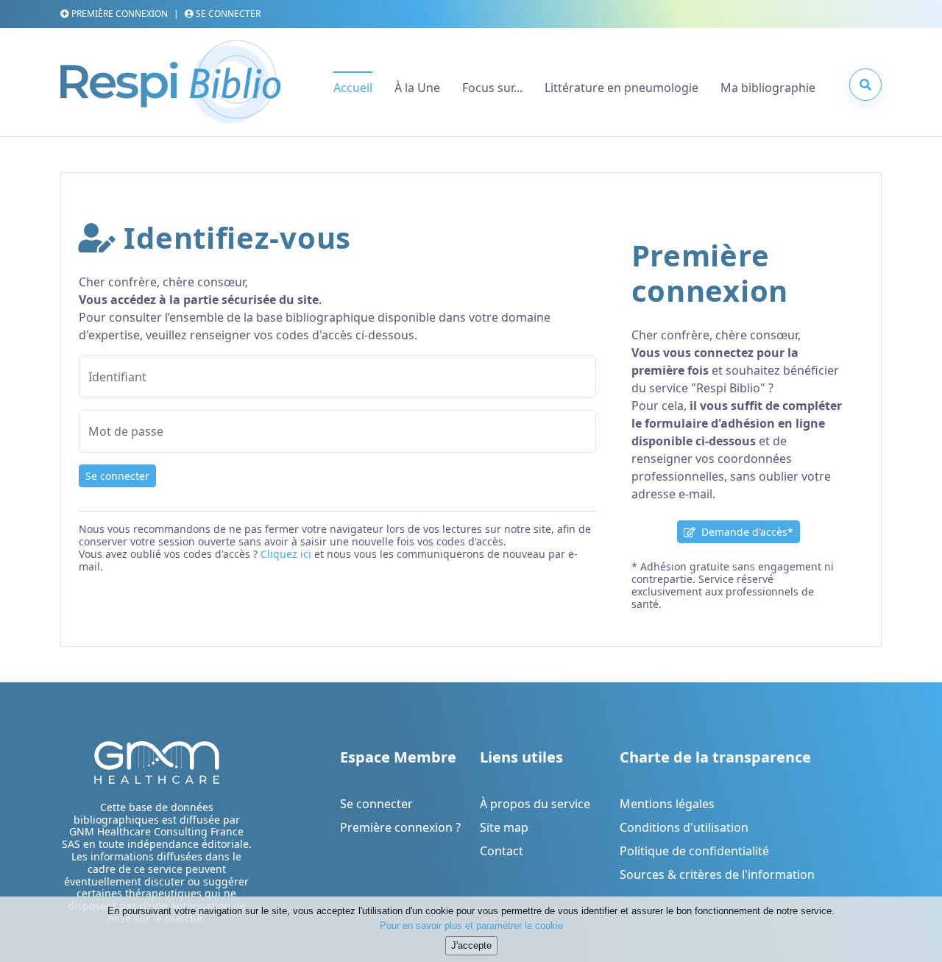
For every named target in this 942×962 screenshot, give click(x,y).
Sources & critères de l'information (717, 874)
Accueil (352, 87)
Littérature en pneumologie (621, 87)
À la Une (417, 87)
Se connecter (117, 476)
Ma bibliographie (767, 87)
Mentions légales (667, 804)
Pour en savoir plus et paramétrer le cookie (471, 924)
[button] (865, 84)
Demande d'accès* (744, 532)
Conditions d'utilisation (684, 827)
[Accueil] (170, 87)
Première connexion (118, 13)
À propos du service (535, 804)
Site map (504, 827)
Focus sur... (492, 87)
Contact (501, 851)
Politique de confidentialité (694, 851)
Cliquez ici (286, 554)
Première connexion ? (400, 827)
